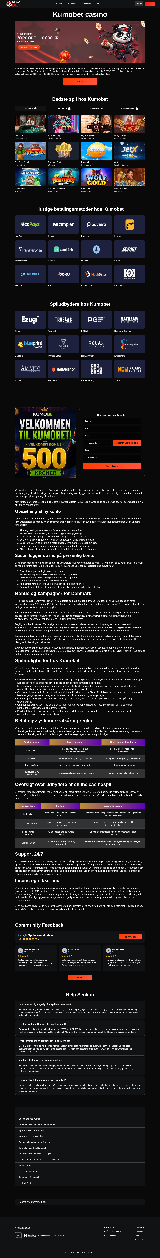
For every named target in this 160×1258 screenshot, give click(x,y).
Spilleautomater (128, 108)
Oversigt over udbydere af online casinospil (39, 1159)
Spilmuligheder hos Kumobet (32, 1148)
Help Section (25, 1183)
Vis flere (80, 977)
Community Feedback (29, 1177)
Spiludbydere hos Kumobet (31, 1130)
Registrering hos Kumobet (31, 1136)
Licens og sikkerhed (28, 1171)
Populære (28, 108)
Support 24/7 (25, 1165)
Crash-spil (94, 108)
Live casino (62, 108)
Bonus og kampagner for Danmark (35, 1142)
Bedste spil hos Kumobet (30, 1119)
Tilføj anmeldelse (130, 937)
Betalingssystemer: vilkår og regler (35, 1154)
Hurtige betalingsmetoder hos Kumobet (37, 1125)
